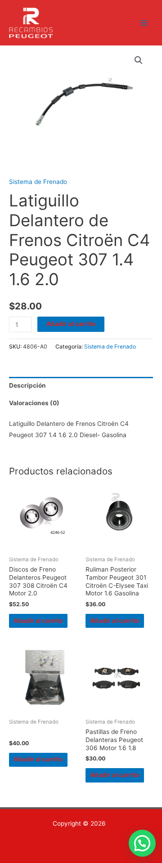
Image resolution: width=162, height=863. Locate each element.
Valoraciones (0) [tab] (34, 403)
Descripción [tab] (27, 385)
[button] (138, 60)
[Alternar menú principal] (144, 22)
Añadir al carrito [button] (38, 620)
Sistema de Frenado (38, 181)
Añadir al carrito (70, 323)
